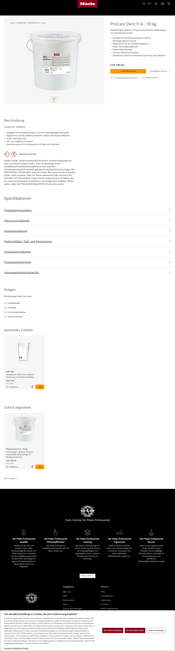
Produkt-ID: (9, 127)
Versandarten (107, 596)
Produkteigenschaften (18, 210)
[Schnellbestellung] (162, 4)
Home (12, 23)
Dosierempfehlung (15, 231)
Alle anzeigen (9, 478)
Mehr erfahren (87, 576)
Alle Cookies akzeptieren (113, 630)
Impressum (106, 600)
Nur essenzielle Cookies (135, 630)
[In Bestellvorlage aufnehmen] (32, 387)
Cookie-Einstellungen (156, 630)
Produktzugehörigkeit (17, 262)
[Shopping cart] (169, 4)
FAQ (103, 592)
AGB (65, 596)
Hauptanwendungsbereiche (21, 272)
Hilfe (65, 604)
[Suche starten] (144, 3)
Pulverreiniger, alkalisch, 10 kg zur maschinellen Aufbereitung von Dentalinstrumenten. (19, 454)
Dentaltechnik (21, 23)
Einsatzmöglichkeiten (17, 252)
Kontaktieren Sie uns (158, 71)
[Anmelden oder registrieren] (156, 4)
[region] (87, 630)
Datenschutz (68, 600)
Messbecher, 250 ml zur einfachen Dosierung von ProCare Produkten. (20, 376)
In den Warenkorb (128, 71)
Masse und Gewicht (16, 220)
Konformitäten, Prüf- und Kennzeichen (28, 241)
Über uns (67, 592)
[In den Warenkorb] (39, 387)
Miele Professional (109, 609)
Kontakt (104, 604)
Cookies (25, 648)
